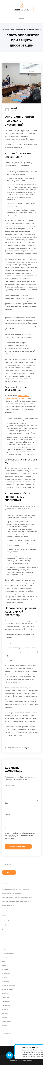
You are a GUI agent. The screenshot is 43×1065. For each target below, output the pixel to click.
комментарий (10, 785)
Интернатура (5, 969)
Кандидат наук (5, 981)
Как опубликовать (6, 973)
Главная (5, 30)
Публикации (4, 1025)
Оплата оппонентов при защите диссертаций (25, 30)
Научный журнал (6, 1005)
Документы (4, 957)
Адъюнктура (5, 929)
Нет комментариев (14, 748)
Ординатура (5, 1013)
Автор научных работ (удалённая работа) (12, 893)
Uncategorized (5, 921)
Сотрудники (4, 1029)
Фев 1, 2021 (14, 110)
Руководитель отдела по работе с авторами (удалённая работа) (17, 897)
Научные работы (6, 1001)
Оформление (5, 1017)
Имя (6, 803)
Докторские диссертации (8, 953)
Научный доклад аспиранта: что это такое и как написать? (15, 889)
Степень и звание (6, 1033)
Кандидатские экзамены (7, 989)
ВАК (3, 937)
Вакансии (4, 941)
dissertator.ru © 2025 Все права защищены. (21, 1060)
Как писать (4, 977)
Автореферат (5, 925)
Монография (5, 993)
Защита (26, 748)
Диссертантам (5, 945)
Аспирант (4, 933)
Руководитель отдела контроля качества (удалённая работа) (16, 901)
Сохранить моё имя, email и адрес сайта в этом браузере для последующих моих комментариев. (20, 835)
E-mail (7, 815)
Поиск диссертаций (6, 1021)
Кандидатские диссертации (8, 985)
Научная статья (5, 997)
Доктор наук (4, 949)
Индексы (4, 965)
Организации (5, 1009)
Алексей (14, 108)
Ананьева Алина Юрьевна (8, 905)
